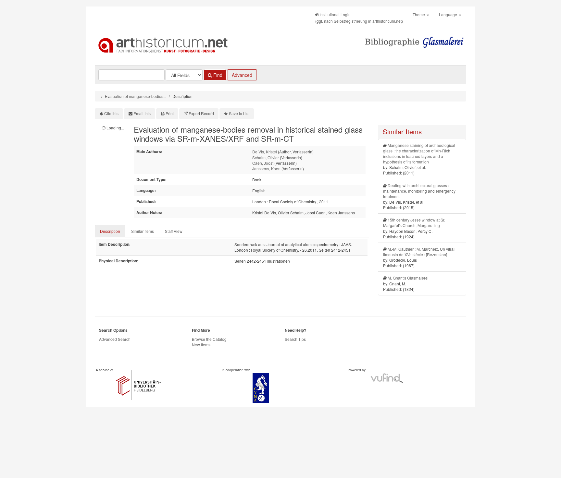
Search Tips (295, 339)
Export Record (201, 113)
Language (448, 14)
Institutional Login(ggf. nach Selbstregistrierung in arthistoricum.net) (359, 18)
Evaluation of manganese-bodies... (135, 96)
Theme (419, 14)
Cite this (111, 113)
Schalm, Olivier (265, 157)
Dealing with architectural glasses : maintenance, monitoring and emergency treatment (419, 191)
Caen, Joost (262, 163)
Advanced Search (115, 339)
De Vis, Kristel (264, 151)
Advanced (242, 75)
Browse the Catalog (209, 339)
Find (217, 75)
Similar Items (142, 231)
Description (110, 231)
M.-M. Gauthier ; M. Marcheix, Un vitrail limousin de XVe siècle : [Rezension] (419, 251)
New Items (201, 344)
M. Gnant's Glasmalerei (408, 278)
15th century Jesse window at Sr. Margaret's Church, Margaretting (414, 222)
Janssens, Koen (266, 168)
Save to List (239, 113)
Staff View (173, 231)
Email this (142, 113)
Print (170, 113)
